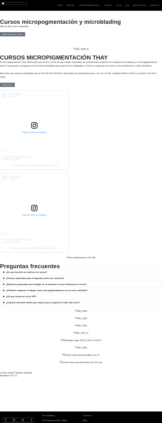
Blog (119, 5)
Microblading (48, 415)
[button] (75, 5)
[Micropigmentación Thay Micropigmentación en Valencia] (14, 5)
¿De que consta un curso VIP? (21, 296)
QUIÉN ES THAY (139, 5)
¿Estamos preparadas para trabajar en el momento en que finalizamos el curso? (46, 284)
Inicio (60, 5)
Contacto (87, 415)
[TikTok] (129, 416)
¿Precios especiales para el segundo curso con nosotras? (35, 278)
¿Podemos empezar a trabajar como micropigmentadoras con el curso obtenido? (47, 290)
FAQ (127, 5)
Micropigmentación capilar (54, 420)
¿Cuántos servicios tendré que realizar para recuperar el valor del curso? (43, 302)
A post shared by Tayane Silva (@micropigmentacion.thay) (34, 165)
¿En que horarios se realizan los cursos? (26, 272)
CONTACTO (155, 5)
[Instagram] (124, 416)
